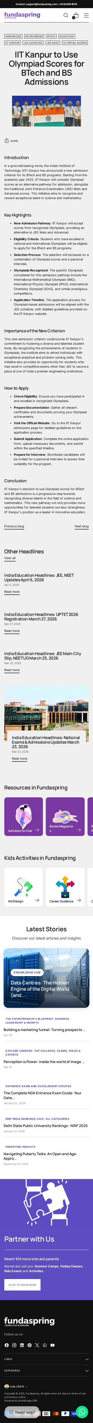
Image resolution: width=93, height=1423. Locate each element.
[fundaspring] (22, 15)
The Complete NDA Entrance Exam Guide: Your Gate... (43, 1095)
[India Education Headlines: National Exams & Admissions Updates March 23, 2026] (46, 714)
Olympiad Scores (75, 42)
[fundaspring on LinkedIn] (22, 1346)
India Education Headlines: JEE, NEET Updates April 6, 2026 (39, 577)
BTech (51, 36)
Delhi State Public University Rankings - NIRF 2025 (46, 1125)
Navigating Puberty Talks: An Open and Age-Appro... (40, 1156)
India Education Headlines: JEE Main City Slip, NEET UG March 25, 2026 (42, 656)
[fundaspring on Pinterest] (30, 1346)
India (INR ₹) (17, 1386)
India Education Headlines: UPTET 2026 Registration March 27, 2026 (41, 617)
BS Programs (34, 36)
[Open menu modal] (86, 15)
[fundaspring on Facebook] (7, 1346)
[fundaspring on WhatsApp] (45, 1346)
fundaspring (32, 1393)
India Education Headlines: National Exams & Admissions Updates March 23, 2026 (46, 742)
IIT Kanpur (12, 42)
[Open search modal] (66, 15)
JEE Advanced (33, 42)
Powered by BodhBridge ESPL (21, 1400)
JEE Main (53, 42)
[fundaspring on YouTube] (53, 1346)
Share (14, 140)
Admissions (13, 36)
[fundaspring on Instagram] (15, 1346)
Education (67, 36)
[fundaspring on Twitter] (38, 1346)
